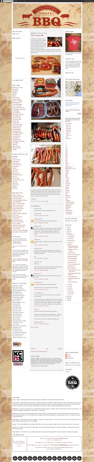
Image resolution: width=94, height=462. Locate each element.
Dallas (66, 173)
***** (66, 146)
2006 (66, 150)
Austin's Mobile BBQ (16, 201)
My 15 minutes (15, 215)
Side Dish (14, 186)
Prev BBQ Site (58, 442)
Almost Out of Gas (16, 159)
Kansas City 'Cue (16, 211)
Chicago (67, 172)
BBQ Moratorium (68, 167)
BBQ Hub (14, 94)
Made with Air (15, 183)
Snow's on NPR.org (16, 223)
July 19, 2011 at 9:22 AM (41, 279)
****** (66, 148)
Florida (66, 177)
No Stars (67, 192)
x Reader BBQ (68, 213)
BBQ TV (14, 96)
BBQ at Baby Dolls (72, 268)
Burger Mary (15, 156)
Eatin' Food (14, 171)
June (69, 284)
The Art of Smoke (16, 228)
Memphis (67, 190)
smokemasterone (69, 358)
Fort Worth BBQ (15, 111)
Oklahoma (67, 195)
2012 (66, 160)
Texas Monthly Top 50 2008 (18, 227)
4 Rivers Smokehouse (72, 281)
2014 (68, 227)
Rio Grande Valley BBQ (17, 220)
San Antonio (67, 197)
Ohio (66, 193)
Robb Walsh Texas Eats (17, 174)
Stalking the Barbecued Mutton (19, 225)
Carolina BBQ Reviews (17, 104)
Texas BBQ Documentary (17, 132)
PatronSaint (68, 356)
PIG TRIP (14, 271)
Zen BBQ (14, 149)
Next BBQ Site (39, 442)
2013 (66, 161)
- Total (66, 136)
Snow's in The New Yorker (18, 221)
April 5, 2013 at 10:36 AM (41, 323)
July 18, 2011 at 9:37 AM (41, 215)
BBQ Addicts (15, 91)
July (69, 244)
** (65, 141)
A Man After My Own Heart (18, 196)
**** (66, 145)
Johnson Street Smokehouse (74, 254)
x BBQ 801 (67, 200)
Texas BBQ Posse (16, 136)
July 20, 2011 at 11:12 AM (41, 306)
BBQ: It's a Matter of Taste (18, 205)
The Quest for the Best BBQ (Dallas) (20, 230)
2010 (66, 156)
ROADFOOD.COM (16, 256)
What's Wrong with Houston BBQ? (19, 232)
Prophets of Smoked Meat (71, 67)
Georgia (67, 180)
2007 (66, 151)
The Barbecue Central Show (18, 141)
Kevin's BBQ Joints (16, 116)
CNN (13, 247)
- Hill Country (68, 128)
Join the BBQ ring (31, 445)
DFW (66, 175)
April (69, 288)
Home (47, 348)
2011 (66, 158)
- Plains (67, 133)
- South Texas (68, 135)
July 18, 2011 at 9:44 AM (41, 236)
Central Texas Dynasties (17, 206)
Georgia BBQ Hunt (16, 112)
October (70, 238)
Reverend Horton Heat (17, 126)
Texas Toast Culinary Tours (18, 179)
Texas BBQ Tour (16, 137)
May (69, 286)
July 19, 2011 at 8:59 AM (41, 270)
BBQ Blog (14, 92)
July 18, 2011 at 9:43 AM (41, 222)
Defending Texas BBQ (17, 210)
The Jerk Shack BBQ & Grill (74, 264)
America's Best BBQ (16, 198)
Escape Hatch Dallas (16, 164)
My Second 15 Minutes (17, 216)
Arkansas (67, 163)
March (69, 290)
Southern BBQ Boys (16, 129)
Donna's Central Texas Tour (18, 107)
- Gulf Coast (67, 126)
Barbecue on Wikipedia (17, 101)
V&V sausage (47, 192)
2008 (66, 153)
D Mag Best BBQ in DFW (17, 208)
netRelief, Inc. (20, 446)
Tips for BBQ (15, 142)
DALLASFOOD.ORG (16, 243)
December (70, 234)
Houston (67, 182)
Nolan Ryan (45, 189)
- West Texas (68, 138)
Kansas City (68, 183)
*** (65, 143)
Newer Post (33, 348)
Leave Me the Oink (16, 117)
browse (40, 445)
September (70, 240)
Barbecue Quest (15, 97)
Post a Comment (34, 327)
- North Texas (68, 130)
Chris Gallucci (37, 282)
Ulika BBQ (14, 144)
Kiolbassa (33, 191)
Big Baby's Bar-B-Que (72, 256)
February (70, 292)
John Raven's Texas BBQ (17, 114)
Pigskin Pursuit (15, 161)
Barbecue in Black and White (18, 203)
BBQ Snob (36, 226)
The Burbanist (15, 166)
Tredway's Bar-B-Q (72, 262)
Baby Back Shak (71, 252)
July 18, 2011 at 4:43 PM (41, 258)
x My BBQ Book (68, 212)
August (69, 242)
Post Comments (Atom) (42, 351)
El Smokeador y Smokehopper (18, 109)
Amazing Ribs (15, 89)
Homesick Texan (16, 173)
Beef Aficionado (15, 163)
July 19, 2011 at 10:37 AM (41, 289)
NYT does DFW (15, 218)
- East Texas (68, 125)
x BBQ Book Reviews (70, 202)
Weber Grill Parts (16, 146)
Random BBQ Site (68, 442)
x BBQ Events (68, 205)
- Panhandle (67, 131)
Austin (66, 165)
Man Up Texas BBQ (16, 119)
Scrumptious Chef (16, 127)
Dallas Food (15, 188)
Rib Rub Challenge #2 (72, 276)
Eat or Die (14, 176)
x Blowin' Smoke (68, 210)
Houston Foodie (15, 178)
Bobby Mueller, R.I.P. (16, 102)
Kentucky (67, 185)
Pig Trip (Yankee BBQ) (17, 124)
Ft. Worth (67, 178)
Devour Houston (15, 169)
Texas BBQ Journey (16, 134)
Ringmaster (59, 449)
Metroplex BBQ (15, 122)
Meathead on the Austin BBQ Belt (19, 213)
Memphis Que (15, 121)
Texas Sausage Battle (37, 35)
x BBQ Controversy (69, 203)
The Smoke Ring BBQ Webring (60, 438)
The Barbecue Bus (16, 139)
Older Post (60, 348)
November (70, 236)
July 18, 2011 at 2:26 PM (41, 245)
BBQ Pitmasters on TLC (70, 168)
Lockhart (67, 187)
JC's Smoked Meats (72, 260)
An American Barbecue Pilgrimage (19, 200)
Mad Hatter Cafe (71, 266)
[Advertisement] (42, 338)
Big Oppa (14, 168)
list (49, 445)
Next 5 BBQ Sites (48, 442)
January (70, 293)
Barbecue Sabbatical (16, 99)
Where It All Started (16, 147)
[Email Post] (47, 201)
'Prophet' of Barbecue (17, 195)
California (67, 170)
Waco (66, 198)
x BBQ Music (68, 207)
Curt (35, 309)
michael (36, 239)
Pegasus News (15, 184)
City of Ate (14, 181)
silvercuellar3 (37, 218)
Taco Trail (14, 158)
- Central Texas (68, 123)
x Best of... (67, 208)
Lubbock (67, 188)
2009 (66, 155)
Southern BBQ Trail (16, 131)
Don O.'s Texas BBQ (16, 106)
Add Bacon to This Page (17, 87)
